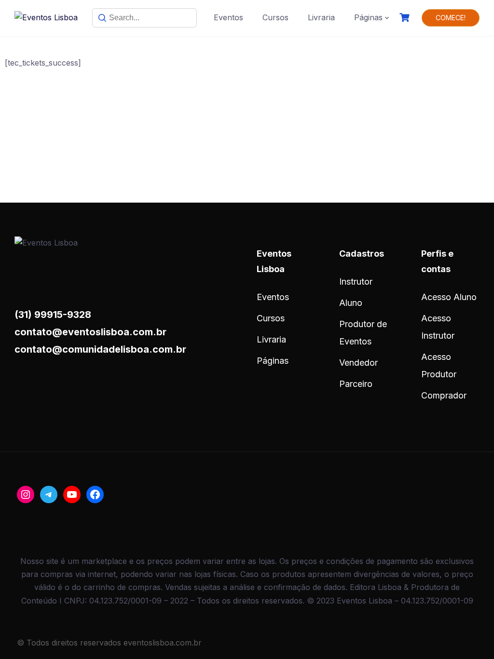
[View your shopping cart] (405, 17)
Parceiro (355, 384)
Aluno (350, 303)
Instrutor (355, 281)
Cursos (275, 17)
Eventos (228, 17)
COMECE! (451, 18)
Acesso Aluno (449, 297)
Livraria (321, 17)
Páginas (368, 17)
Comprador (444, 395)
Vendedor (358, 362)
